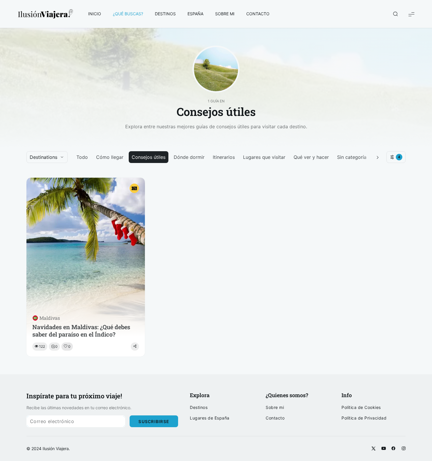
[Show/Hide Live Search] (395, 14)
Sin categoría (351, 157)
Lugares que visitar (264, 157)
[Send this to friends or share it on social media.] (135, 346)
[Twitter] (373, 448)
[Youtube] (383, 448)
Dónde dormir (189, 157)
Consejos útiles (148, 157)
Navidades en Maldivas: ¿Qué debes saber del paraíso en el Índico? (81, 330)
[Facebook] (393, 448)
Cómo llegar (109, 157)
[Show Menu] (411, 14)
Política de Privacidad (363, 418)
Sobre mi (275, 407)
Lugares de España (210, 418)
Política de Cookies (361, 407)
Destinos (198, 407)
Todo (82, 157)
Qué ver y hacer (311, 157)
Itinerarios (224, 157)
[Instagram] (403, 448)
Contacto (275, 418)
